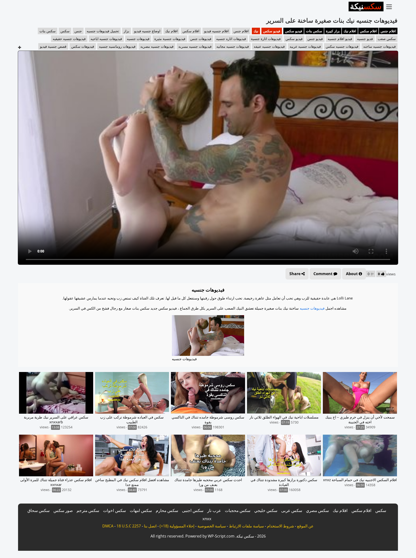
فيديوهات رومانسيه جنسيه (117, 46)
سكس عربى (291, 510)
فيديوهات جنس (200, 38)
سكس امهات (141, 510)
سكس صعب (387, 38)
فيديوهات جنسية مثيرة (169, 38)
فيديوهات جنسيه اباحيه (106, 38)
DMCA (107, 526)
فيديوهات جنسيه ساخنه (379, 46)
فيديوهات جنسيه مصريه (157, 46)
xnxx (206, 518)
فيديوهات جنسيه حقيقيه (69, 38)
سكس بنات (314, 31)
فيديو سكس (293, 31)
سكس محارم (167, 510)
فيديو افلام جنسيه (340, 38)
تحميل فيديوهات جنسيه (103, 31)
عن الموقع (305, 526)
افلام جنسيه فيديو (216, 31)
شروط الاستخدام (280, 526)
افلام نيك (350, 31)
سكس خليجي (265, 510)
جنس (78, 31)
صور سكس (63, 510)
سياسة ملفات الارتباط (246, 526)
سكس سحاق (38, 510)
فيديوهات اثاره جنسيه (231, 38)
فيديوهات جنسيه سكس (342, 46)
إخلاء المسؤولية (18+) (177, 526)
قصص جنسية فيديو (53, 46)
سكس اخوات (114, 510)
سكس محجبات (237, 510)
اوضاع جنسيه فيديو (147, 31)
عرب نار (214, 510)
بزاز (126, 31)
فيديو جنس (315, 38)
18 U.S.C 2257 (129, 526)
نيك (256, 31)
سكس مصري (317, 510)
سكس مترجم (88, 510)
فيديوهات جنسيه (138, 38)
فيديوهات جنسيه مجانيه (232, 46)
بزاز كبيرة (333, 31)
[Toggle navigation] (391, 6)
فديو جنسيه (365, 38)
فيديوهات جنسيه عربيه (305, 46)
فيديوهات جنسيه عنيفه (269, 46)
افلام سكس (368, 31)
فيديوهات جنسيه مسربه (195, 46)
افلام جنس (388, 31)
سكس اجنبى (192, 510)
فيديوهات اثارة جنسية (266, 38)
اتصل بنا (150, 526)
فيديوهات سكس (82, 46)
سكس (65, 31)
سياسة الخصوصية (211, 526)
